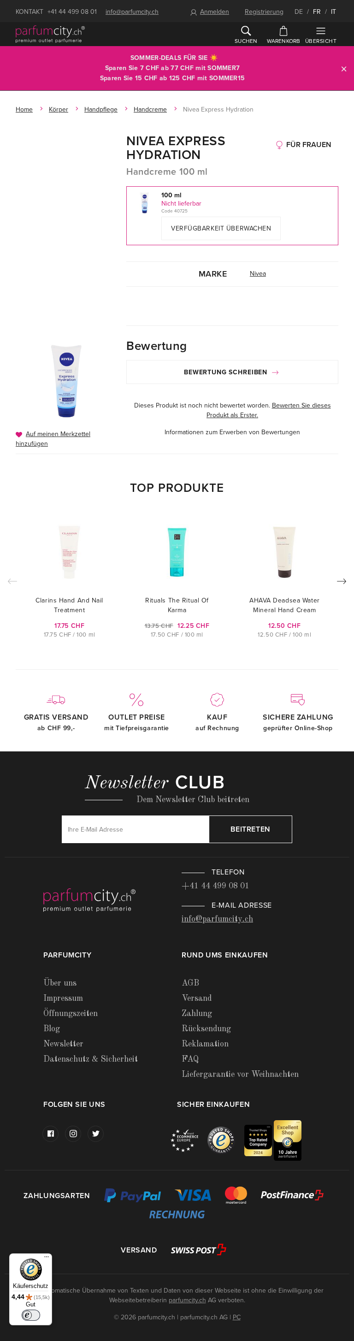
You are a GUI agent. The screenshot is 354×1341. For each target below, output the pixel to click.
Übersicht (320, 41)
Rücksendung (206, 1029)
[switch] (31, 1315)
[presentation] (341, 583)
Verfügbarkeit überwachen (221, 228)
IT (333, 12)
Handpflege (101, 109)
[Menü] (46, 1258)
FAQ (190, 1059)
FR (317, 12)
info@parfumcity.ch (132, 12)
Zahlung (197, 1014)
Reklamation (205, 1044)
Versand (197, 998)
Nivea (258, 274)
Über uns (60, 983)
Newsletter (63, 1044)
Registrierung (264, 12)
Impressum (63, 998)
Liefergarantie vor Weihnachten (240, 1074)
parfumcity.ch (187, 1300)
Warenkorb (284, 41)
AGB (190, 983)
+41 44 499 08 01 (72, 12)
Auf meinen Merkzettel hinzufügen (53, 439)
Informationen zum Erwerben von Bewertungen (232, 432)
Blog (51, 1029)
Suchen (246, 41)
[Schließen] (344, 68)
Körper (58, 109)
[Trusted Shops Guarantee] (225, 1140)
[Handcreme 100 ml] (66, 381)
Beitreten (250, 829)
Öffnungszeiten (70, 1014)
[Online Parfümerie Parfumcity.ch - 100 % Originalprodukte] (50, 34)
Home (24, 109)
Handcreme (150, 109)
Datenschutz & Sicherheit (90, 1059)
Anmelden (214, 12)
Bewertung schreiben (227, 372)
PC (237, 1317)
